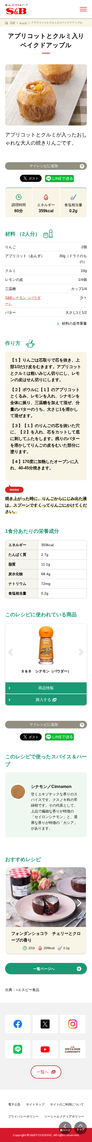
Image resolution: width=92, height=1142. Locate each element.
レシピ (23, 22)
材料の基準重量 (74, 323)
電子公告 (14, 1104)
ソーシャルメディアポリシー (64, 1116)
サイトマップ (35, 1104)
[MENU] (83, 9)
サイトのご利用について (67, 1104)
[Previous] (10, 652)
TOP (12, 22)
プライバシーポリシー (23, 1116)
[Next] (81, 652)
